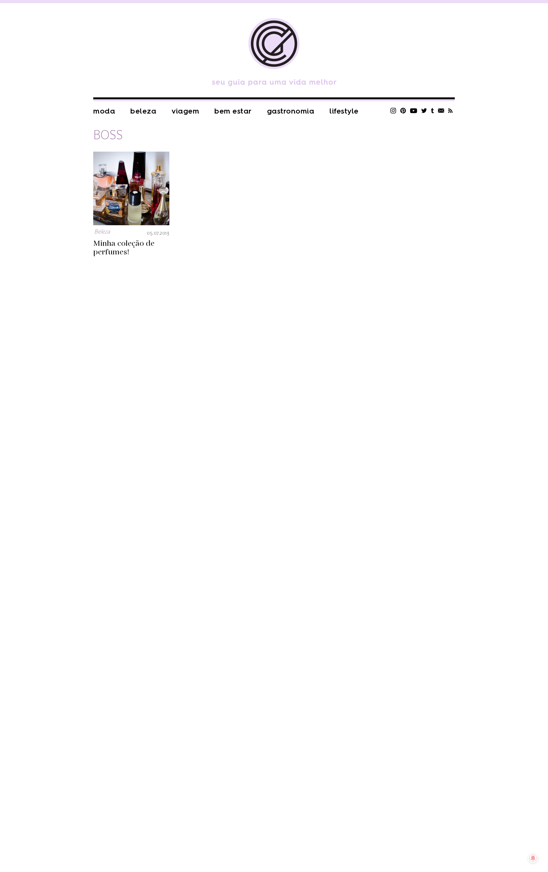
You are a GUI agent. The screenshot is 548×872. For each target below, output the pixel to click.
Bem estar (233, 111)
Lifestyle (344, 111)
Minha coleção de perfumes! (123, 247)
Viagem (185, 111)
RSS (450, 111)
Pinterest (403, 111)
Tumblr (432, 111)
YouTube (413, 111)
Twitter (424, 111)
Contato (441, 111)
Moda (104, 111)
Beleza (143, 111)
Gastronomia (291, 111)
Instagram (393, 111)
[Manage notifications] (533, 858)
